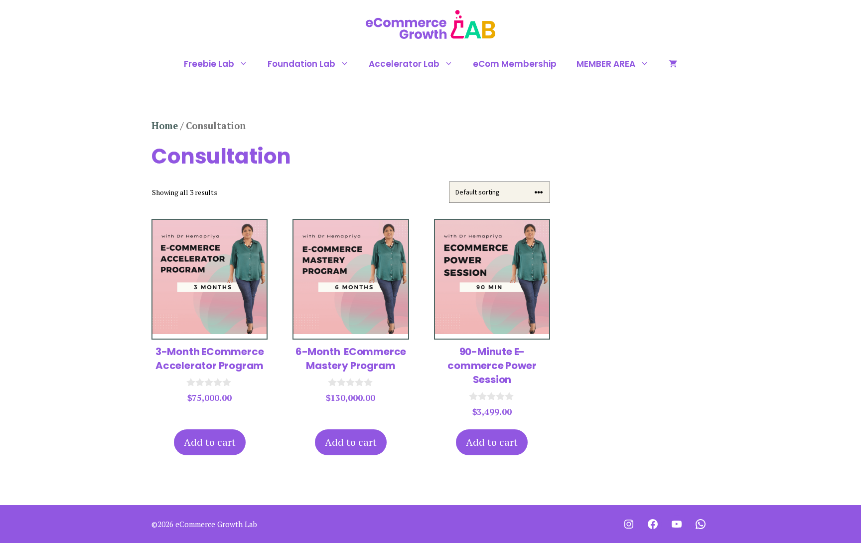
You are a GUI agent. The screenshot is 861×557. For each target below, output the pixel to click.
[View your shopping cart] (673, 64)
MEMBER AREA (605, 64)
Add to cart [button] (210, 442)
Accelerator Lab (404, 64)
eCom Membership (515, 64)
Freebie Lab (209, 64)
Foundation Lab (301, 64)
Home (164, 126)
